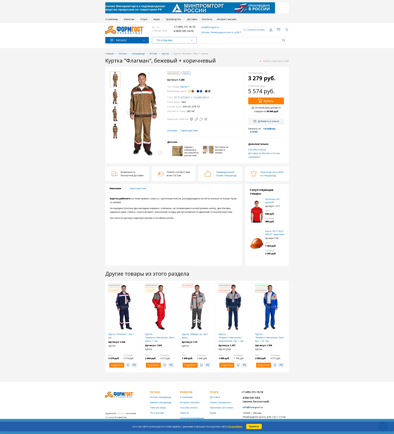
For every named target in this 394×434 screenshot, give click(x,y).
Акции (156, 19)
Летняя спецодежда (160, 397)
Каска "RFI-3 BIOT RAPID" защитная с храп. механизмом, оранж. (275, 233)
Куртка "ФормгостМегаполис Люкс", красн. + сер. (160, 337)
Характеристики (189, 130)
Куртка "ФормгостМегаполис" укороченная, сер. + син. (231, 337)
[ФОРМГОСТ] (124, 30)
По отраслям (164, 40)
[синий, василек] (199, 91)
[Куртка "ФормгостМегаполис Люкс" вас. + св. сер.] (270, 306)
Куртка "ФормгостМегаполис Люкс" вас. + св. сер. (270, 337)
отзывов (109, 417)
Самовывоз (254, 156)
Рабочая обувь (158, 407)
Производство (173, 19)
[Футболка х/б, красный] (257, 211)
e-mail (253, 131)
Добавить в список (268, 121)
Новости (184, 412)
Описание (172, 130)
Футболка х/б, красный (272, 201)
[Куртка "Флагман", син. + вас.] (123, 306)
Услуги (143, 19)
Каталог (121, 40)
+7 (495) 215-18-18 (184, 27)
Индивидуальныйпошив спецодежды (226, 174)
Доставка (192, 19)
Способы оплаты (257, 149)
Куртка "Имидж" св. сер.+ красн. (195, 336)
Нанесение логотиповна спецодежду (271, 174)
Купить (269, 101)
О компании (111, 19)
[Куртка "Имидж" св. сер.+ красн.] (197, 306)
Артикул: (172, 79)
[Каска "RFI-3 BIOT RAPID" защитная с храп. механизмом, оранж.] (257, 243)
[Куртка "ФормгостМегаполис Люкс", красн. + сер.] (160, 306)
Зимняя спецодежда (160, 402)
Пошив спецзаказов (220, 402)
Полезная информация (192, 418)
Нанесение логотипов (221, 407)
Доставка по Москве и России (264, 153)
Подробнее (235, 426)
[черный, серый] (208, 91)
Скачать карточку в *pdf (276, 61)
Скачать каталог (256, 29)
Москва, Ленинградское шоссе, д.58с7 (221, 32)
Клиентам (129, 19)
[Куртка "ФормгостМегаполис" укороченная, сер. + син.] (233, 306)
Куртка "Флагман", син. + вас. (121, 336)
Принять (254, 426)
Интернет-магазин (226, 19)
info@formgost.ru (210, 27)
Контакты (207, 19)
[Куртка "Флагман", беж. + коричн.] (142, 113)
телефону (269, 128)
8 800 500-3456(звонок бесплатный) (256, 399)
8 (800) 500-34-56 (184, 31)
